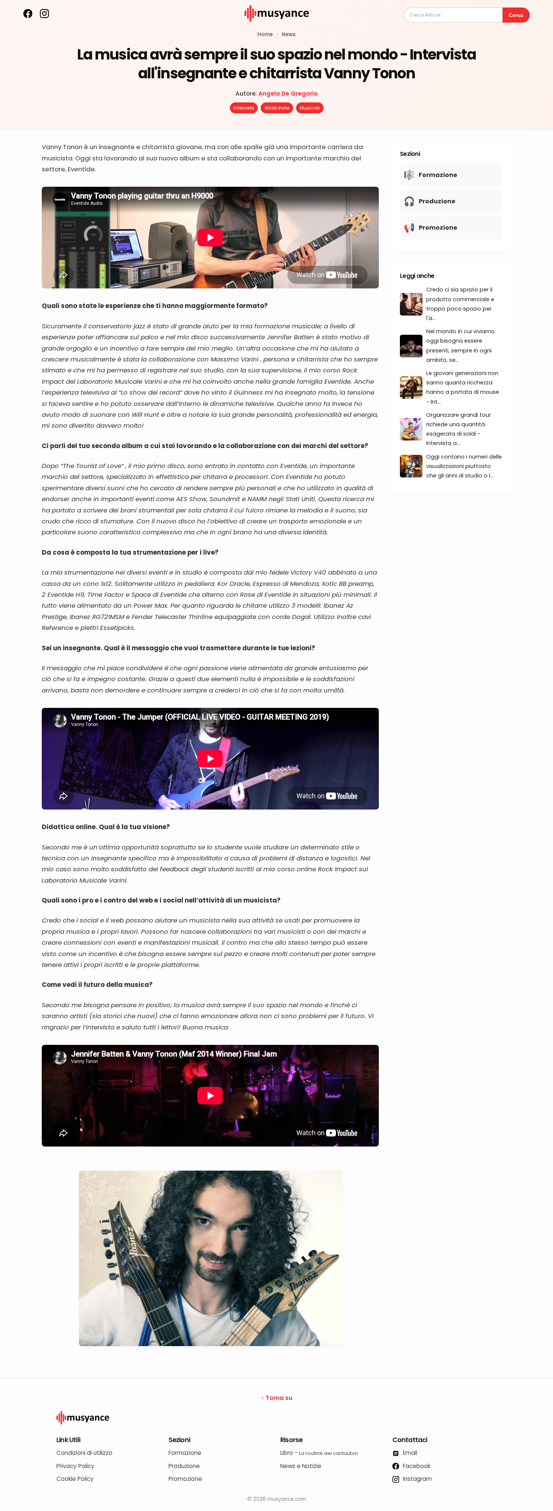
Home (265, 34)
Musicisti (310, 108)
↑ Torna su (276, 1398)
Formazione (185, 1453)
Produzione (184, 1466)
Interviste (244, 108)
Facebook (415, 1466)
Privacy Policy (75, 1466)
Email (409, 1453)
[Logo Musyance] (276, 1418)
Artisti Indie (276, 108)
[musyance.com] (276, 26)
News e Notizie (300, 1466)
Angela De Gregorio (288, 94)
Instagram (416, 1479)
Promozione (185, 1479)
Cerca (516, 15)
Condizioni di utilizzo (84, 1453)
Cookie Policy (75, 1479)
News (289, 34)
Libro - (319, 1453)
